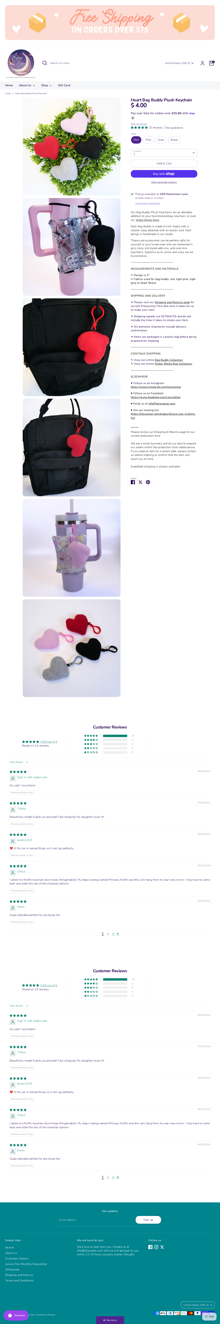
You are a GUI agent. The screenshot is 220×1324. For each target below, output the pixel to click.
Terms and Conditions (19, 1280)
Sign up (148, 1220)
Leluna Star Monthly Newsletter (26, 1264)
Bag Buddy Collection (169, 360)
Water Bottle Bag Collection (173, 364)
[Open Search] (44, 62)
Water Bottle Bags (147, 220)
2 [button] (108, 934)
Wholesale (12, 1269)
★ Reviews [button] (110, 1320)
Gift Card (64, 85)
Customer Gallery (16, 1258)
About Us (25, 85)
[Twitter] (162, 1247)
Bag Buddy (141, 124)
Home (9, 85)
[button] (139, 128)
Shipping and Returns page (172, 302)
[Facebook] (150, 1247)
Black (174, 140)
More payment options (164, 182)
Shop (45, 85)
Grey (161, 140)
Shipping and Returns (19, 1275)
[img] (18, 772)
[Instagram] (156, 1247)
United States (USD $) (177, 63)
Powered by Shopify (45, 1314)
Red (136, 140)
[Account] (202, 63)
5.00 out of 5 (48, 742)
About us (11, 1253)
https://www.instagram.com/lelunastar (156, 387)
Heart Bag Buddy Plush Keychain (31, 93)
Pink (148, 140)
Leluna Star (29, 1314)
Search (9, 1247)
